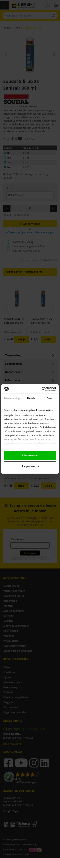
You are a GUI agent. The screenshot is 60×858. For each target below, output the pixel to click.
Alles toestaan (30, 455)
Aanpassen (28, 466)
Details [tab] (31, 398)
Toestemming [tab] (12, 398)
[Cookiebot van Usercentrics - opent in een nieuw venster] (42, 389)
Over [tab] (49, 398)
